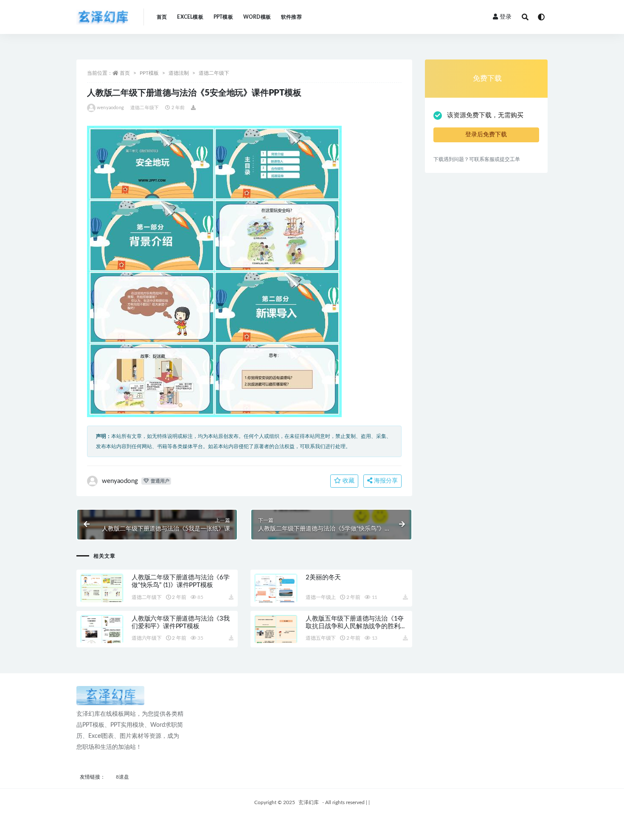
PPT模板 (223, 17)
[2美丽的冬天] (276, 598)
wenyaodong (110, 107)
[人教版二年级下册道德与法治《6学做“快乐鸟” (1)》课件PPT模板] (102, 598)
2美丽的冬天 (323, 577)
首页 (162, 17)
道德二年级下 (214, 73)
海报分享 (385, 481)
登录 (506, 17)
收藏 (347, 481)
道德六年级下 (147, 638)
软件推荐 (291, 17)
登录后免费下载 (486, 135)
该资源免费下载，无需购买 (485, 115)
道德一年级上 (321, 597)
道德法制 (179, 73)
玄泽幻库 (308, 802)
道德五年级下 (321, 638)
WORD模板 (257, 17)
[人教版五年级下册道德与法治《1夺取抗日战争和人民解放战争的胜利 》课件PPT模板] (276, 639)
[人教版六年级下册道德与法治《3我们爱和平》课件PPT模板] (102, 639)
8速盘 (122, 776)
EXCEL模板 (190, 17)
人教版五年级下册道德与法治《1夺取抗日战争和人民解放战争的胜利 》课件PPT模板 (355, 626)
